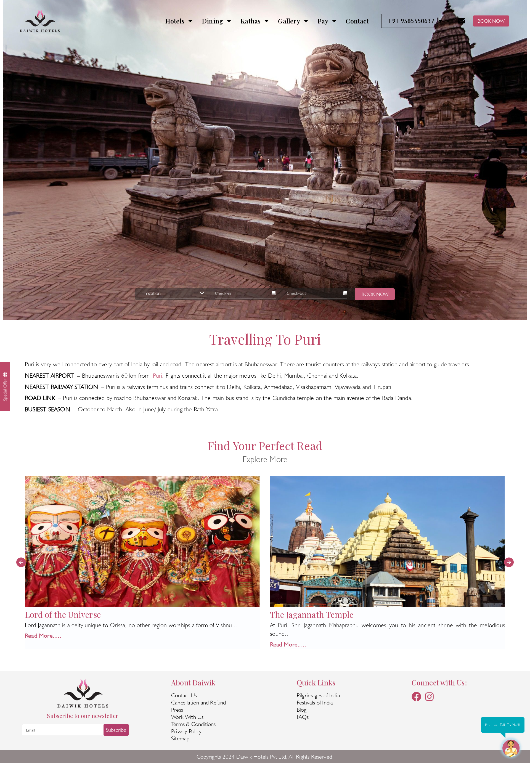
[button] (21, 562)
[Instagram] (429, 696)
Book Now (375, 294)
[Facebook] (416, 696)
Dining (212, 21)
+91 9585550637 (410, 21)
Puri (157, 375)
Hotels (174, 21)
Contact (357, 21)
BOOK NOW (491, 21)
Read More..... (43, 644)
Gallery (289, 21)
